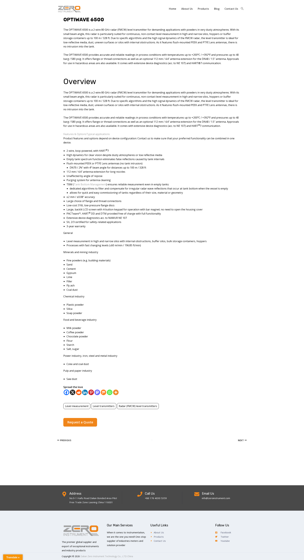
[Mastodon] (97, 392)
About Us (187, 8)
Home (172, 8)
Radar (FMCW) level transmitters (138, 406)
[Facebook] (66, 392)
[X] (72, 392)
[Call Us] (139, 494)
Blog (216, 8)
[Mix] (103, 392)
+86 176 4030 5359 (156, 498)
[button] (242, 8)
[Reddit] (79, 392)
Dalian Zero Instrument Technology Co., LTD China (106, 556)
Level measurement (77, 406)
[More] (116, 392)
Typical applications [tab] (98, 134)
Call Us (150, 493)
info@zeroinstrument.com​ (216, 498)
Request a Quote (80, 422)
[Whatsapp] (109, 392)
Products (203, 8)
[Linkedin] (85, 392)
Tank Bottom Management (90, 184)
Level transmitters (103, 406)
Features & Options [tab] (74, 134)
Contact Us (231, 8)
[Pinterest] (91, 392)
